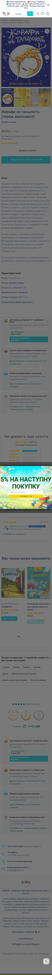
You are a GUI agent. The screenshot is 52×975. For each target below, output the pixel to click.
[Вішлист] (42, 13)
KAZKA (8, 13)
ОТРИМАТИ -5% (26, 496)
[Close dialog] (49, 468)
